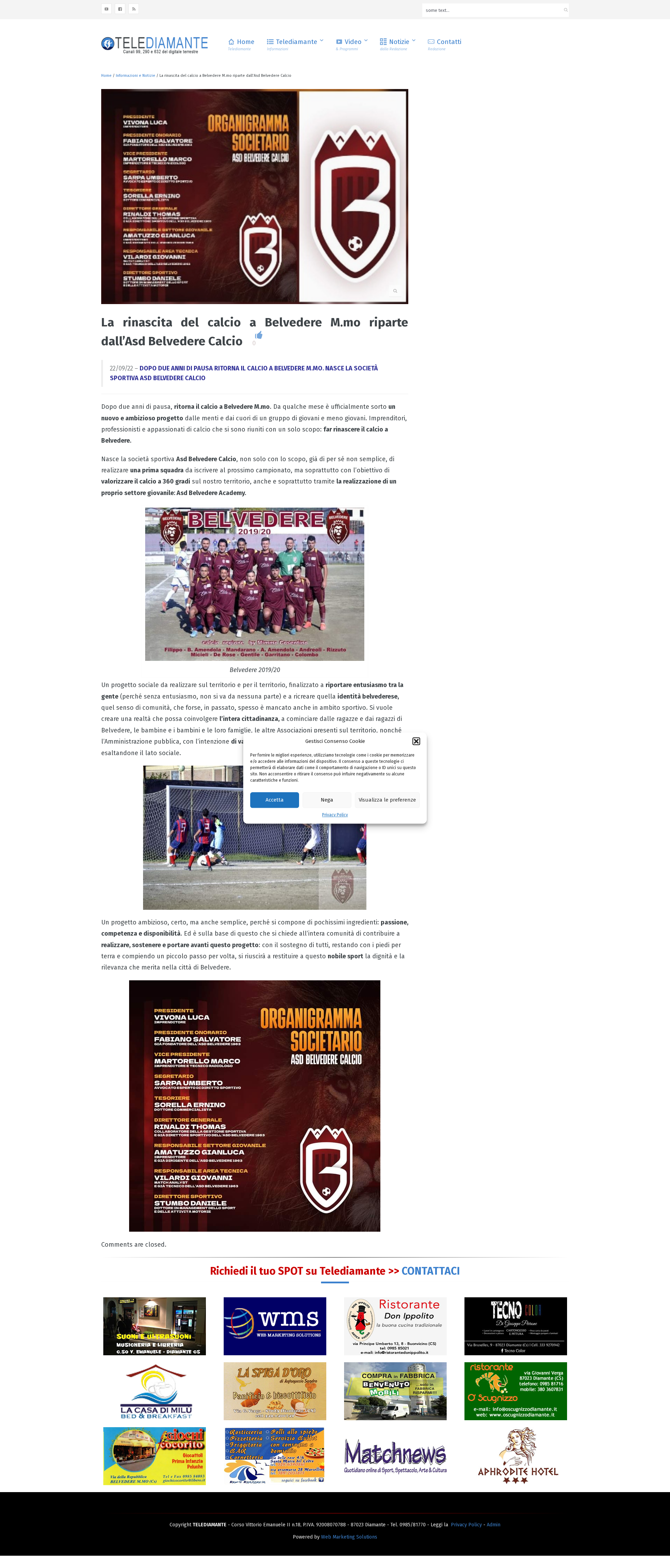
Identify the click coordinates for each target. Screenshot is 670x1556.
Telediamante (292, 44)
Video (349, 44)
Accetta (275, 800)
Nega (327, 800)
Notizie (394, 44)
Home (241, 44)
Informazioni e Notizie (135, 75)
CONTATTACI (431, 1271)
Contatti (444, 44)
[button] (416, 741)
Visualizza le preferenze (387, 800)
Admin (493, 1525)
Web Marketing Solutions (349, 1537)
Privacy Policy (335, 814)
